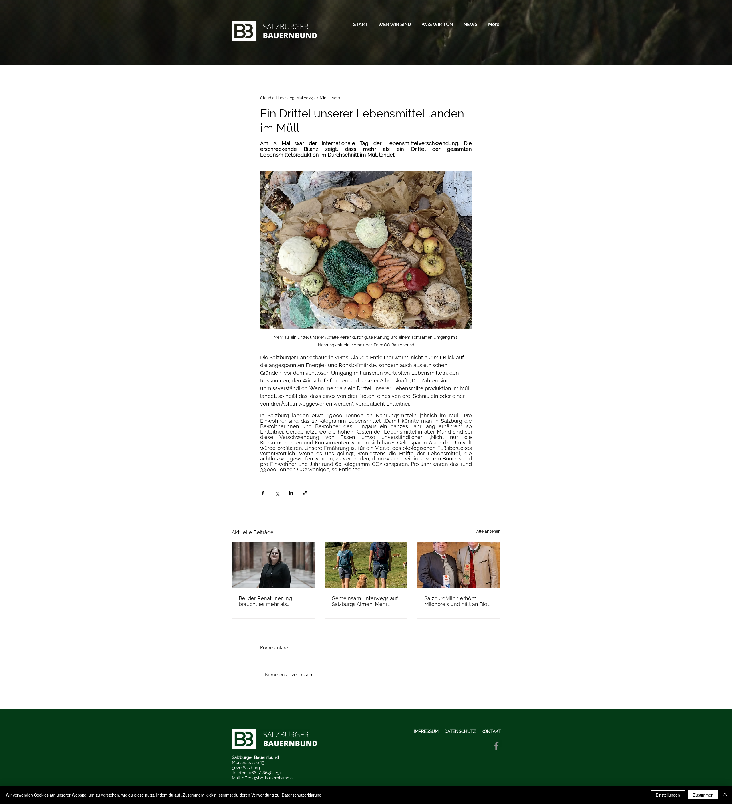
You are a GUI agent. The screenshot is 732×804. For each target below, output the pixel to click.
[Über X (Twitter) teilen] (277, 493)
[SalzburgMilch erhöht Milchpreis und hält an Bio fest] (458, 565)
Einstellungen (668, 795)
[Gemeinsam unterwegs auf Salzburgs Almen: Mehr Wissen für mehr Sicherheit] (366, 565)
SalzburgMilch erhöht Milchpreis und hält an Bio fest (455, 601)
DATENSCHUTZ (460, 731)
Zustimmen (703, 795)
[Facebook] (496, 745)
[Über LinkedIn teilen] (291, 493)
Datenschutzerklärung (301, 795)
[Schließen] (725, 794)
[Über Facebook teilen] (263, 493)
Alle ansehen (488, 531)
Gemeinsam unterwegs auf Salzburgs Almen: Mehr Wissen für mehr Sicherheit (365, 601)
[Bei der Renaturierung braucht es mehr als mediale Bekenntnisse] (273, 565)
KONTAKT (491, 731)
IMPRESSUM (427, 731)
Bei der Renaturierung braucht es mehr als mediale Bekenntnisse (266, 601)
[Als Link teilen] (305, 493)
